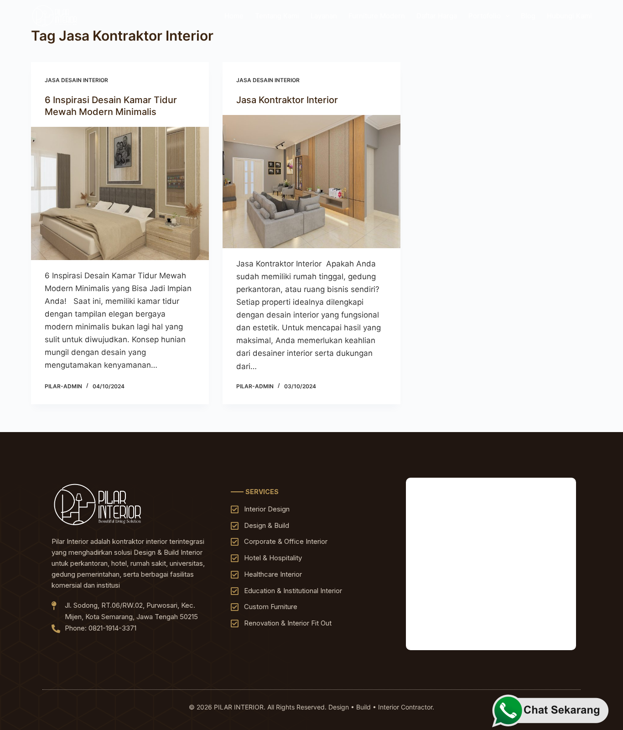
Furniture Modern (376, 15)
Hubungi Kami (569, 15)
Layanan (324, 15)
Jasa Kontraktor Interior (288, 99)
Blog (528, 15)
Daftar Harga (436, 15)
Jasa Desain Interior (76, 80)
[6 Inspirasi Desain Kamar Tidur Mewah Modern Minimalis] (120, 193)
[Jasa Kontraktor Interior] (311, 181)
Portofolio (484, 15)
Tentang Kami (277, 15)
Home (234, 15)
